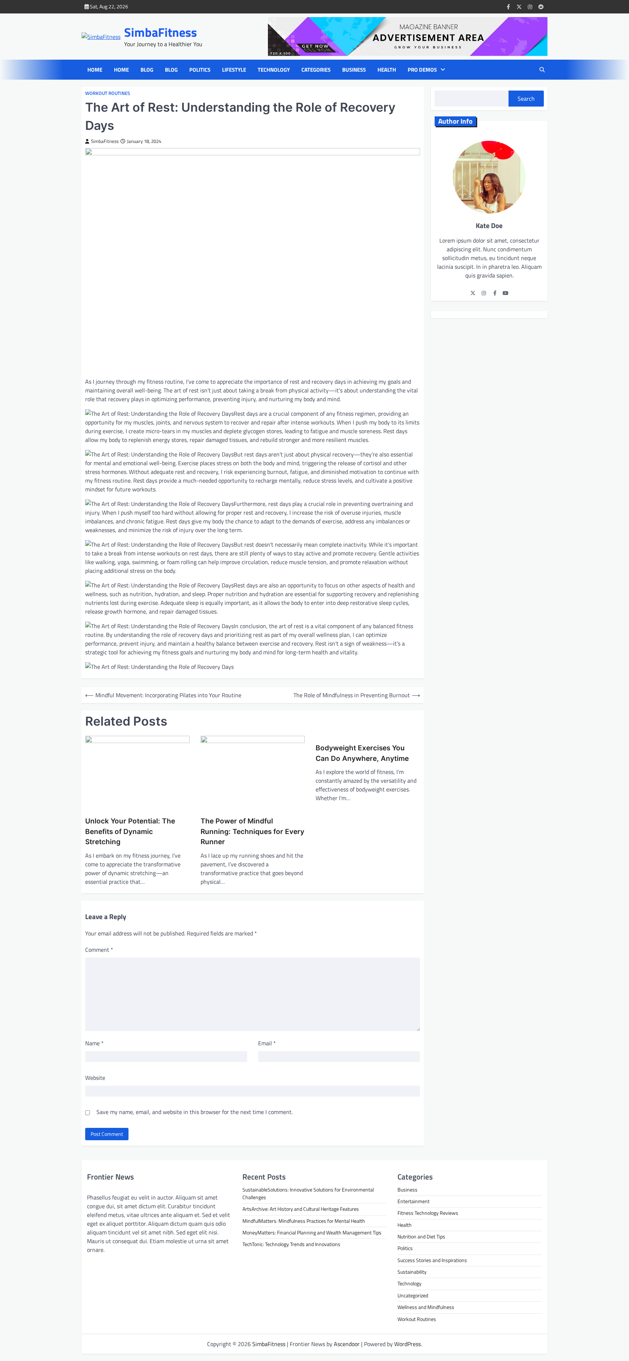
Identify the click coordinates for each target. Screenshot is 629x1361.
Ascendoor (347, 1344)
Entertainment (413, 1201)
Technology (274, 70)
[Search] (542, 69)
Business (354, 70)
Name (94, 1043)
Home (94, 70)
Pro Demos (422, 70)
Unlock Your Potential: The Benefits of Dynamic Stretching (130, 831)
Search (526, 98)
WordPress (407, 1344)
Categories (316, 70)
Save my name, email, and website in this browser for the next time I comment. (194, 1111)
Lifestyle (234, 70)
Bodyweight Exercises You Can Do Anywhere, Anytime (362, 753)
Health (386, 70)
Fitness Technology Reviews (427, 1213)
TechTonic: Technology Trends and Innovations (291, 1244)
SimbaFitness (160, 32)
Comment (99, 949)
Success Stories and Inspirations (432, 1260)
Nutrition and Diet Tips (421, 1237)
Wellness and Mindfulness (425, 1307)
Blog (147, 70)
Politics (199, 70)
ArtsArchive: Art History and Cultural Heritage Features (300, 1209)
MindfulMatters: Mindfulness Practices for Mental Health (303, 1221)
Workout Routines (107, 93)
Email (267, 1043)
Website (95, 1077)
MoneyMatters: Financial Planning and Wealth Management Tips (311, 1233)
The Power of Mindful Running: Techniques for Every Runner (252, 831)
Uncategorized (412, 1296)
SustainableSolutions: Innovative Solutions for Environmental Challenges (308, 1193)
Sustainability (412, 1272)
